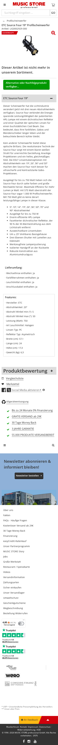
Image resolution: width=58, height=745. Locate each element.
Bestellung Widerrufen (15, 613)
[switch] (21, 623)
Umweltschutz (11, 597)
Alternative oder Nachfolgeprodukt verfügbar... (26, 84)
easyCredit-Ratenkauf (14, 541)
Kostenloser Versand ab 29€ (18, 525)
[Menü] (24, 621)
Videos (6, 572)
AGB (39, 729)
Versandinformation (14, 577)
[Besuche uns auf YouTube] (35, 741)
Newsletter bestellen (27, 475)
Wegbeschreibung (13, 608)
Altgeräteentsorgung (17, 401)
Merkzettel (12, 384)
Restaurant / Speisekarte (16, 566)
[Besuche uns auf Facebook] (23, 741)
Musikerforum (12, 726)
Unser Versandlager (14, 592)
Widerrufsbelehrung (26, 729)
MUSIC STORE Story (13, 551)
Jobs (5, 556)
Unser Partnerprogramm (16, 546)
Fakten (6, 515)
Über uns (8, 510)
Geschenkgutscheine (14, 603)
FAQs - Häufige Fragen (15, 520)
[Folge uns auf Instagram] (29, 741)
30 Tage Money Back (14, 530)
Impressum (33, 726)
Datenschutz (45, 726)
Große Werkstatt (12, 561)
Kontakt (23, 726)
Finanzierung (10, 535)
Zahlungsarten (11, 582)
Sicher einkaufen (12, 587)
